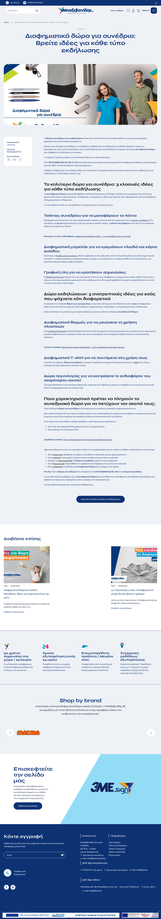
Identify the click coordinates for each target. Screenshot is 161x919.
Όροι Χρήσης (114, 842)
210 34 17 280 (148, 887)
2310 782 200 (88, 855)
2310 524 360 (111, 870)
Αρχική (6, 22)
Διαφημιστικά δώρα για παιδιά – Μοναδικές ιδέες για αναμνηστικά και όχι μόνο (26, 594)
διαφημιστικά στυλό (55, 277)
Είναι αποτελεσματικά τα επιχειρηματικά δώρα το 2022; (88, 439)
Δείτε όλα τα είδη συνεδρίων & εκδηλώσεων (100, 499)
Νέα (6, 586)
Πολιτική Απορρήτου (118, 845)
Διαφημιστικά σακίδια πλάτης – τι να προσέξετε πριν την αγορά (103, 236)
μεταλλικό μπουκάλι (57, 331)
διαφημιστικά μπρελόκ (66, 256)
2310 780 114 (99, 855)
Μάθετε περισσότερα (27, 806)
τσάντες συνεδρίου (139, 220)
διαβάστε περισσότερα (14, 612)
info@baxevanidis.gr (96, 858)
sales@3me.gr (95, 891)
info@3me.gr (142, 870)
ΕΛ (156, 3)
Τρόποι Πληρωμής (117, 849)
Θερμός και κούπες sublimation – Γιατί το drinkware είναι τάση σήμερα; (93, 347)
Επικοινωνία (114, 855)
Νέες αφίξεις (117, 11)
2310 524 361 (123, 870)
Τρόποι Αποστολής (117, 852)
